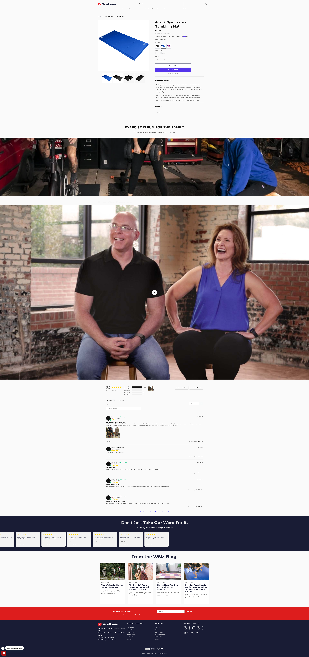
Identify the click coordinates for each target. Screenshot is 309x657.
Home (100, 16)
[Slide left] (100, 78)
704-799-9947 (111, 637)
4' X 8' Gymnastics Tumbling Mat (114, 16)
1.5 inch (158, 53)
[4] (151, 388)
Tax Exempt (130, 639)
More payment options (173, 73)
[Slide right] (147, 78)
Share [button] (158, 112)
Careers (157, 639)
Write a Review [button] (197, 387)
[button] (127, 9)
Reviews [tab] (109, 400)
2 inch (163, 53)
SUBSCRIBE (189, 611)
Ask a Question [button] (182, 387)
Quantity (157, 56)
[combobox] (160, 4)
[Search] (181, 4)
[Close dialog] (307, 636)
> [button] (168, 511)
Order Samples (131, 627)
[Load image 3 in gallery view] (129, 78)
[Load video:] (154, 292)
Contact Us (130, 629)
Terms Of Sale (159, 632)
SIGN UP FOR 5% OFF (295, 643)
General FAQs (130, 632)
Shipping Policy (131, 634)
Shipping (157, 33)
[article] (112, 583)
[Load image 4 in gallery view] (140, 78)
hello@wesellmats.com (109, 640)
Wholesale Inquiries (160, 634)
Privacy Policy (159, 636)
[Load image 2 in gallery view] (118, 78)
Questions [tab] (121, 400)
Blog (156, 629)
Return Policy (130, 636)
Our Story (157, 627)
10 (165, 511)
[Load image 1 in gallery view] (107, 78)
